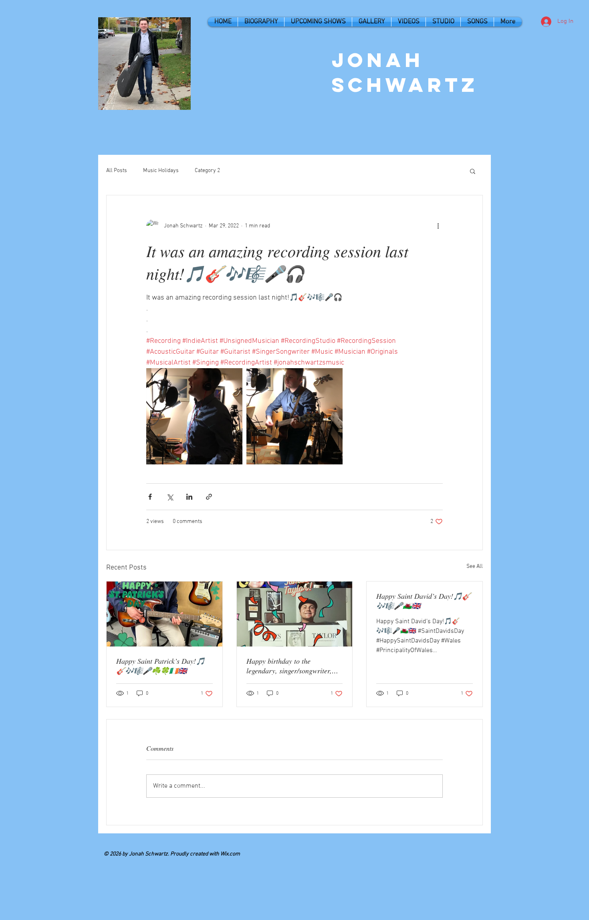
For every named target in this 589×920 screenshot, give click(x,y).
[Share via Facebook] (150, 497)
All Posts (116, 170)
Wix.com (230, 854)
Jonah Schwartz (405, 72)
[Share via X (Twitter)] (169, 497)
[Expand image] (194, 416)
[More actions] (438, 226)
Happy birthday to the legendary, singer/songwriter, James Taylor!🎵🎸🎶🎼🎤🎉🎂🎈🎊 (293, 665)
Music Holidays (161, 170)
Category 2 (207, 170)
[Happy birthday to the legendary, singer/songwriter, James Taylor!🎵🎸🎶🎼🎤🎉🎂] (295, 614)
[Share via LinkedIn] (189, 497)
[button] (472, 171)
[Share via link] (209, 497)
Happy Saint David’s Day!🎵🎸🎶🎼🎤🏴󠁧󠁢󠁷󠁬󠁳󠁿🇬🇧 (423, 600)
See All (474, 566)
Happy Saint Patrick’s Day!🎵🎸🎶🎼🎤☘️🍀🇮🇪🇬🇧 (160, 665)
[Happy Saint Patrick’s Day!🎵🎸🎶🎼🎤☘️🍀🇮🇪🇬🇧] (164, 614)
